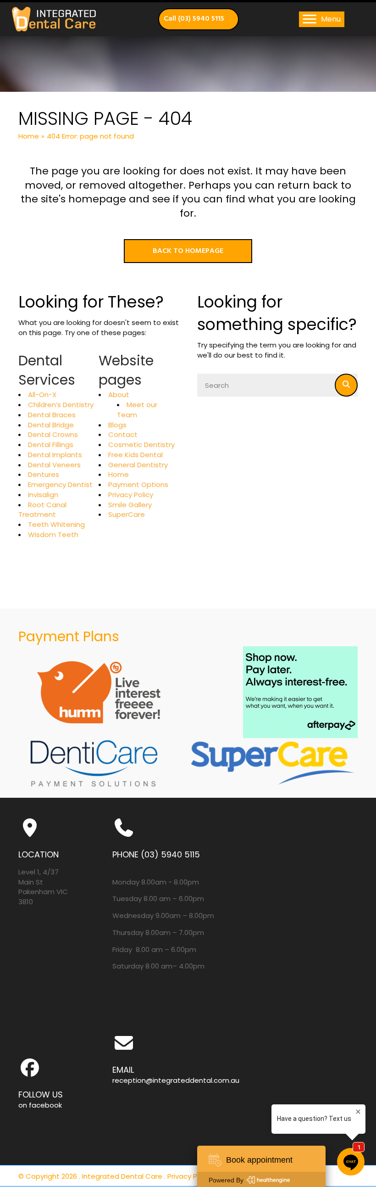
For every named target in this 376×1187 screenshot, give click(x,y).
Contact (123, 434)
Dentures (43, 474)
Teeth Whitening (56, 524)
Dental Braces (52, 415)
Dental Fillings (50, 444)
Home (28, 136)
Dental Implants (55, 454)
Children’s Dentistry (61, 404)
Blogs (117, 425)
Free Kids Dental (135, 454)
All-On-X (42, 394)
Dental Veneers (54, 465)
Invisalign (43, 494)
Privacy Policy (130, 494)
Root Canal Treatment (42, 510)
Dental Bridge (51, 425)
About (118, 394)
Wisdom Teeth (53, 534)
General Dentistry (138, 465)
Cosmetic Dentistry (141, 444)
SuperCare (126, 514)
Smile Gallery (130, 505)
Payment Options (138, 484)
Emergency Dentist (60, 484)
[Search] (346, 385)
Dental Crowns (53, 434)
